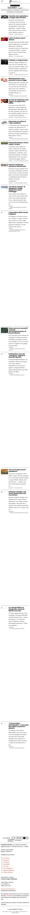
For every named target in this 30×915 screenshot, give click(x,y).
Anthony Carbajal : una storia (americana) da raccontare (17, 493)
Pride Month (11, 12)
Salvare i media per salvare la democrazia (17, 165)
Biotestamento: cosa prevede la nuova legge (18, 79)
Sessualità (19, 12)
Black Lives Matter (6, 10)
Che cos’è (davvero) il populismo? (17, 470)
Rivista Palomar (8, 872)
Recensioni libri (12, 231)
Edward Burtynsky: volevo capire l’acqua (18, 143)
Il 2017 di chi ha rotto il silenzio (17, 39)
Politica (21, 96)
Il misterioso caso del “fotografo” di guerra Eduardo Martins (17, 355)
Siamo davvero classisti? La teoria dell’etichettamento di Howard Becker (18, 330)
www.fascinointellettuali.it (8, 889)
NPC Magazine (8, 868)
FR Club (5, 866)
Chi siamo (6, 858)
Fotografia (21, 161)
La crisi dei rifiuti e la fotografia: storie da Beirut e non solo (16, 609)
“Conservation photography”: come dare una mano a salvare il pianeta (19, 726)
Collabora (6, 862)
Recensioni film (19, 207)
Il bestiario (17, 10)
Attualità (17, 56)
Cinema (11, 207)
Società (21, 34)
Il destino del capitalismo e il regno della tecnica (18, 17)
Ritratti (22, 512)
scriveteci (9, 895)
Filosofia (16, 34)
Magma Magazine (8, 870)
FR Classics (22, 348)
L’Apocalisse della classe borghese (18, 213)
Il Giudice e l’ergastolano (18, 60)
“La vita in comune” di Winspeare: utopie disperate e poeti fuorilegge (17, 189)
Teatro (26, 74)
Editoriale (17, 138)
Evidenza (17, 96)
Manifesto (6, 860)
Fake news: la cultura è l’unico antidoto (17, 122)
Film (14, 207)
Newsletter (6, 864)
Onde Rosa (25, 10)
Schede (24, 207)
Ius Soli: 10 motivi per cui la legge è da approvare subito (19, 101)
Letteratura (17, 74)
